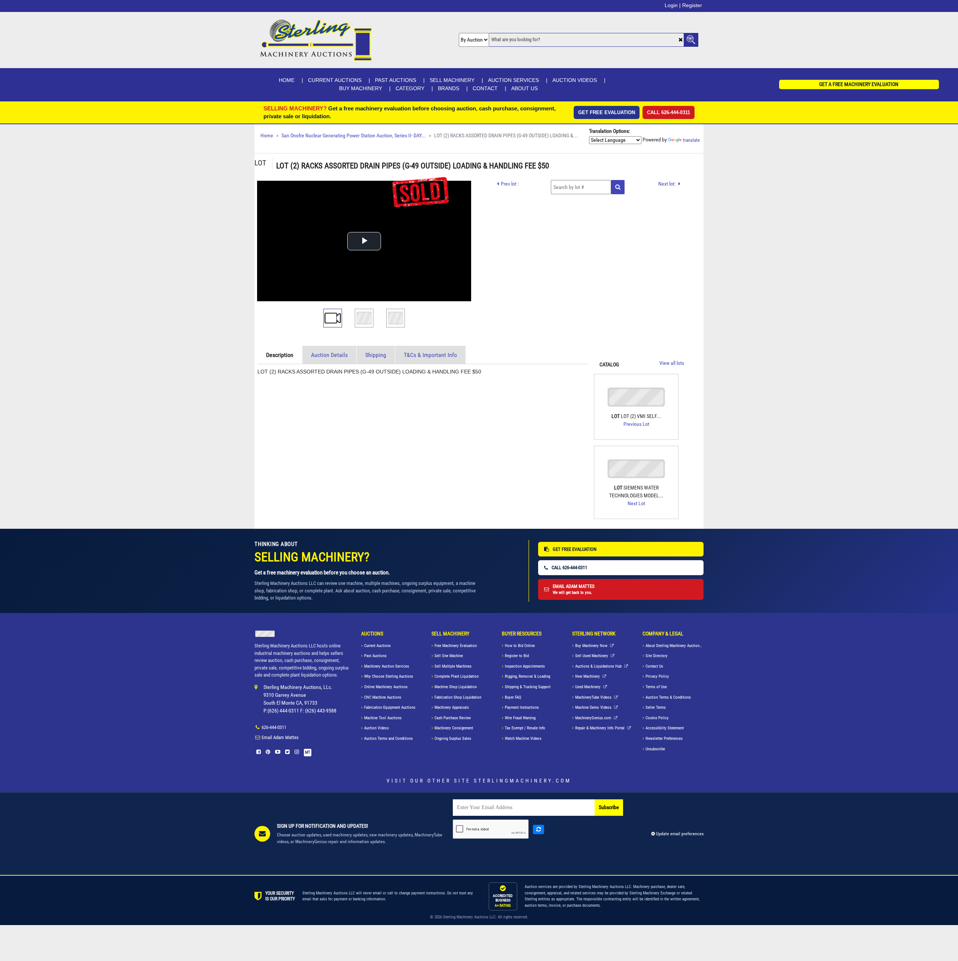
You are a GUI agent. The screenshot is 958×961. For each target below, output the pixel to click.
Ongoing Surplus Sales (452, 738)
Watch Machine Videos (523, 738)
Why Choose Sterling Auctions (388, 676)
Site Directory (657, 655)
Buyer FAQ (513, 697)
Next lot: (667, 184)
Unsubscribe (655, 749)
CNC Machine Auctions (382, 697)
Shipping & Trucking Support (527, 686)
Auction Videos (574, 80)
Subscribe (609, 807)
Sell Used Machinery (592, 655)
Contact (485, 88)
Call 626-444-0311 (668, 112)
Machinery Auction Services (386, 666)
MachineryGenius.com (593, 718)
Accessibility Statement (665, 728)
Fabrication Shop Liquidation (457, 697)
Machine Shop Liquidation (455, 686)
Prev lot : (510, 184)
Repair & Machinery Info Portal (600, 728)
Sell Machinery (452, 80)
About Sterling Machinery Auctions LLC (675, 645)
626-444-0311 (274, 727)
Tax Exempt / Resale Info (525, 728)
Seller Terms (656, 707)
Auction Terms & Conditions (668, 697)
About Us (524, 88)
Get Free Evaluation (606, 112)
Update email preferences (679, 833)
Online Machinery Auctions (386, 686)
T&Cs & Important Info (430, 355)
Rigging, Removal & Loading (527, 676)
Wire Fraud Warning (520, 718)
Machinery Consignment (453, 728)
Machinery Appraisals (451, 707)
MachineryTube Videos (594, 697)
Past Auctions (395, 80)
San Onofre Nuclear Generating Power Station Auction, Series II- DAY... (353, 135)
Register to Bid (517, 655)
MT (307, 752)
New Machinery (588, 676)
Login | (673, 5)
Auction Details (329, 355)
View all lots (671, 363)
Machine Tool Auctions (383, 718)
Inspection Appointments (525, 666)
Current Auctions (334, 80)
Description (279, 355)
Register (692, 5)
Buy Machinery (360, 88)
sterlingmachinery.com (522, 781)
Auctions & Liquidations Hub (599, 666)
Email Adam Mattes (280, 737)
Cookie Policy (657, 718)
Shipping (375, 355)
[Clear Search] (680, 40)
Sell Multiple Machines (453, 666)
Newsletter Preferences (664, 738)
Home (287, 80)
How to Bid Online (520, 645)
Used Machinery (588, 686)
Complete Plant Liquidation (456, 676)
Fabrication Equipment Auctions (389, 707)
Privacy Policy (657, 676)
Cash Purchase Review (452, 718)
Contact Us (654, 666)
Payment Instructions (522, 707)
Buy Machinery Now (591, 645)
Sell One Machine (448, 655)
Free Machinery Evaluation (455, 645)
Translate (691, 140)
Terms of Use (656, 686)
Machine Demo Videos (594, 707)
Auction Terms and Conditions (388, 738)
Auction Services (513, 80)
